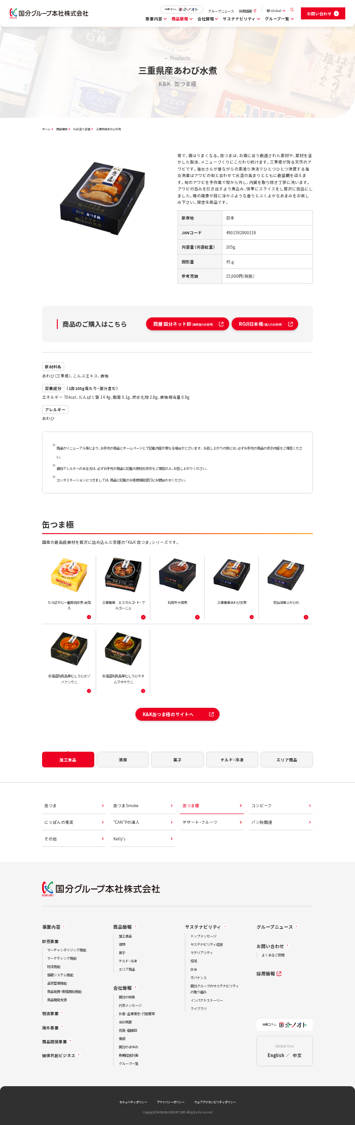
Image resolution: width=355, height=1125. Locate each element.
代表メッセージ (130, 1005)
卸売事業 (50, 941)
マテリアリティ (201, 952)
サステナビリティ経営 (206, 944)
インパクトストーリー (206, 1000)
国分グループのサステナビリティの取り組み (214, 988)
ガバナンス (198, 977)
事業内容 (154, 18)
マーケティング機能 (61, 958)
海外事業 (50, 1027)
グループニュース (221, 10)
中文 (297, 1055)
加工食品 (125, 935)
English (276, 1055)
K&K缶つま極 (81, 129)
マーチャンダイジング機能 (66, 949)
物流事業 (50, 1013)
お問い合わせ (270, 946)
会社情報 (205, 18)
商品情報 (179, 18)
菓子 (122, 952)
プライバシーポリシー (170, 1102)
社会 (193, 969)
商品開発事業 (54, 1041)
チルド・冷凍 (128, 960)
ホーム (46, 129)
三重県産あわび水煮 (108, 129)
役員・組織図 (128, 1030)
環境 (193, 960)
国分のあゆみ (128, 1046)
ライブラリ (198, 1008)
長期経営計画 (128, 1055)
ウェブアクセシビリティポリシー (215, 1102)
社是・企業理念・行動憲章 (137, 1013)
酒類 (122, 944)
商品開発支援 (57, 999)
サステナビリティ (239, 18)
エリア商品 (127, 969)
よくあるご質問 (273, 954)
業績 (122, 1038)
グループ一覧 (277, 18)
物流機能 (53, 966)
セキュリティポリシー (133, 1102)
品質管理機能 (57, 982)
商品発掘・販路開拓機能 (64, 991)
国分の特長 (127, 996)
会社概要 (125, 1021)
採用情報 (245, 10)
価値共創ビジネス (58, 1055)
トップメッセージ (203, 935)
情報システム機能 (60, 974)
